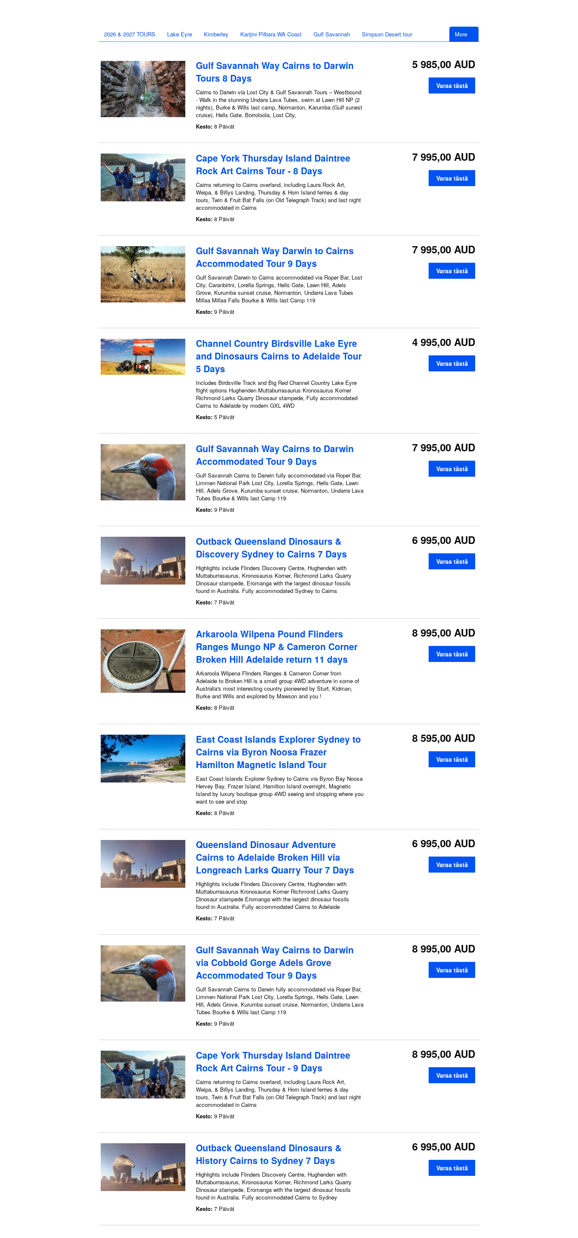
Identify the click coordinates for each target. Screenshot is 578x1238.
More (462, 34)
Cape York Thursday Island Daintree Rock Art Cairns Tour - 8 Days (273, 164)
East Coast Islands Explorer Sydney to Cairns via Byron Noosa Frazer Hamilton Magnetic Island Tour (278, 752)
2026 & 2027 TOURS (129, 34)
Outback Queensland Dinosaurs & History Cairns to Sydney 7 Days (268, 1154)
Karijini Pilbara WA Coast (271, 34)
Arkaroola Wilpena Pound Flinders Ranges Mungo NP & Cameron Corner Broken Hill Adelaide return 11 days (277, 646)
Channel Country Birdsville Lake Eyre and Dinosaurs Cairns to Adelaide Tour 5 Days (279, 356)
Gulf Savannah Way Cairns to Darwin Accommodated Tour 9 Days (275, 454)
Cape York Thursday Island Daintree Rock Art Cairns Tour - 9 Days (273, 1061)
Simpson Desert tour (387, 34)
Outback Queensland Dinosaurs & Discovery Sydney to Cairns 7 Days (271, 547)
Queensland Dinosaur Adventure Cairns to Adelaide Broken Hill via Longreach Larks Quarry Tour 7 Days (275, 857)
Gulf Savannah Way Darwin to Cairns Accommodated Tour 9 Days (275, 256)
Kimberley (216, 34)
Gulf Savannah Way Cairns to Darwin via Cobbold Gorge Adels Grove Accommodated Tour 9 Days (275, 962)
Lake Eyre (179, 34)
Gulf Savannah (332, 34)
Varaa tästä (452, 85)
